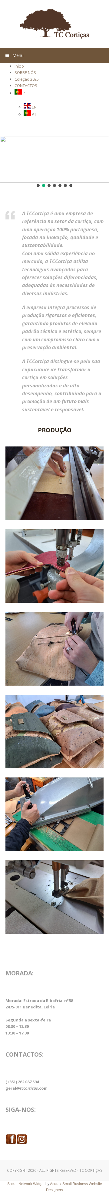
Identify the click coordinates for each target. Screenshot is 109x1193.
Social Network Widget (26, 1184)
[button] (54, 55)
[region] (54, 162)
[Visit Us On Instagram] (21, 1143)
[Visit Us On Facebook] (10, 1143)
